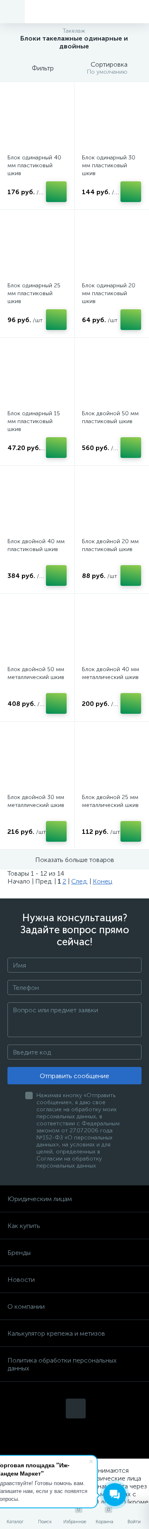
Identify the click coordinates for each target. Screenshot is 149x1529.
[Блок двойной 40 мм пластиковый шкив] (37, 502)
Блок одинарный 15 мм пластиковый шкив (33, 421)
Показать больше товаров (74, 860)
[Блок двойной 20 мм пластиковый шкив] (111, 502)
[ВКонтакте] (76, 1408)
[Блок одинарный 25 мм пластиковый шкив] (37, 247)
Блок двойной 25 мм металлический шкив (110, 801)
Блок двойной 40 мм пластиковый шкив (36, 545)
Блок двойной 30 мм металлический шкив (35, 801)
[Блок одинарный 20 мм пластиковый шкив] (111, 247)
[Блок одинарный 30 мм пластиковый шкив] (111, 119)
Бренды (19, 1253)
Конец (102, 881)
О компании (26, 1306)
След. (79, 881)
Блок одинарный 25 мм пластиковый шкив (33, 293)
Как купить (23, 1226)
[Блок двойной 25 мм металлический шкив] (111, 758)
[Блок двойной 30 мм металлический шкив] (37, 758)
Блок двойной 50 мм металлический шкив (35, 673)
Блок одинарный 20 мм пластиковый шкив (108, 293)
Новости (21, 1279)
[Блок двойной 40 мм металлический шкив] (111, 630)
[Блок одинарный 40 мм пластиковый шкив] (37, 119)
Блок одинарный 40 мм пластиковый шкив (34, 165)
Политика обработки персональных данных (62, 1364)
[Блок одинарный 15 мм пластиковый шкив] (37, 375)
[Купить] (56, 191)
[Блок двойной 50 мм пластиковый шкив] (111, 375)
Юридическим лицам (39, 1199)
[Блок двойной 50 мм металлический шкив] (37, 630)
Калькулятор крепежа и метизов (56, 1333)
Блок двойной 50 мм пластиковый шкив (110, 417)
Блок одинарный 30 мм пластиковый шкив (108, 165)
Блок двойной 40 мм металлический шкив (110, 673)
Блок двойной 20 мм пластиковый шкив (110, 545)
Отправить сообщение (74, 1076)
